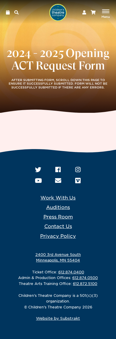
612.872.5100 (85, 283)
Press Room (58, 216)
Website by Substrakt (58, 318)
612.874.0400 (71, 272)
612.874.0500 (85, 277)
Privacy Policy (58, 236)
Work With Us (58, 197)
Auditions (58, 207)
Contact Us (58, 226)
